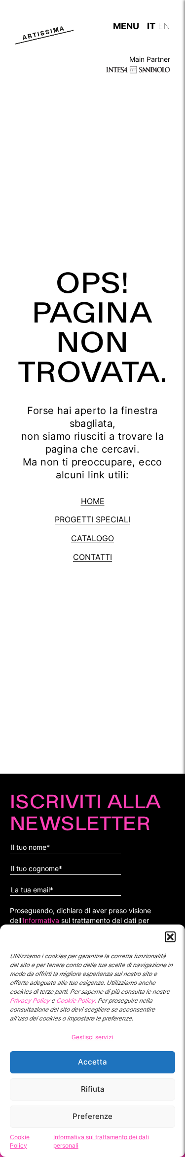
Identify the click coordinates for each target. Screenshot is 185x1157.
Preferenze (92, 1116)
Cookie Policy (20, 1141)
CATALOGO (92, 538)
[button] (170, 937)
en (164, 25)
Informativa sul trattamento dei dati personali (101, 1141)
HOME (93, 501)
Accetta (92, 1061)
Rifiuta (93, 1089)
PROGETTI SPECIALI (92, 519)
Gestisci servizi (92, 1037)
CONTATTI (92, 557)
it (151, 25)
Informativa (41, 920)
